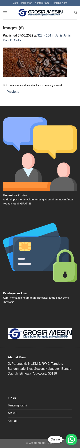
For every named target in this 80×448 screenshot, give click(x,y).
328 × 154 (44, 35)
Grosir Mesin (37, 442)
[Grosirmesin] (40, 13)
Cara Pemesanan (22, 2)
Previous (11, 91)
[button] (71, 439)
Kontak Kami (42, 2)
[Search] (75, 12)
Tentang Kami (60, 2)
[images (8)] (35, 62)
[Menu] (5, 12)
